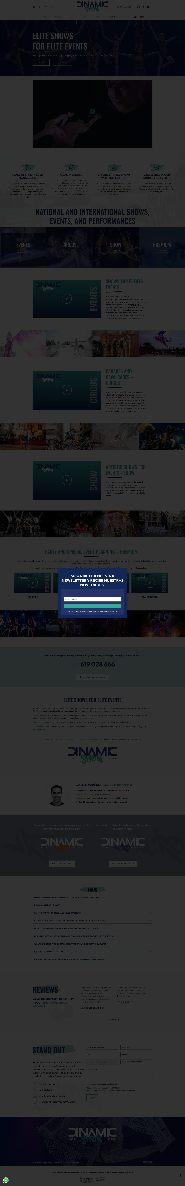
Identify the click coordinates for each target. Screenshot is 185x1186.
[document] (92, 593)
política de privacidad (93, 611)
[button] (123, 571)
